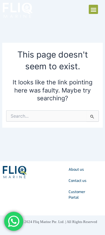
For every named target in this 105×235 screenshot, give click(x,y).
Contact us (78, 180)
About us (76, 169)
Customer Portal (77, 194)
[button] (93, 9)
